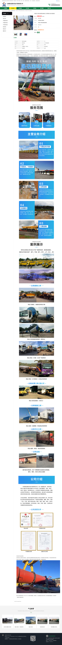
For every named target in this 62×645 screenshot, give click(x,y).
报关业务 (4, 18)
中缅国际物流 (5, 22)
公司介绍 (27, 8)
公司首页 (5, 8)
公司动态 (34, 8)
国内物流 (4, 26)
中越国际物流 (5, 20)
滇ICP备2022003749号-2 (14, 636)
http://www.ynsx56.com (18, 601)
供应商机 (12, 8)
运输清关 (4, 16)
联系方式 (49, 8)
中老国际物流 (13, 10)
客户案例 (41, 8)
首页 (6, 10)
